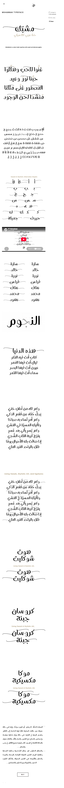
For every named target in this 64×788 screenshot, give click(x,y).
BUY (22, 774)
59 (52, 17)
